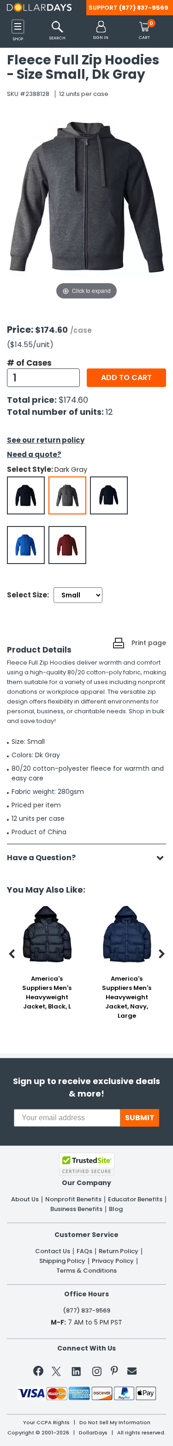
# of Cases (29, 362)
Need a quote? (34, 454)
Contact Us (52, 1251)
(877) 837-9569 (143, 7)
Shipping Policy (62, 1261)
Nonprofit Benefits (73, 1199)
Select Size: (28, 595)
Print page (148, 642)
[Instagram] (97, 1373)
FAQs (84, 1251)
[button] (100, 31)
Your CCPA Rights (46, 1422)
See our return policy (45, 440)
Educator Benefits (135, 1199)
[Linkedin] (76, 1371)
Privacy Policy (113, 1261)
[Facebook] (40, 1373)
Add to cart (126, 377)
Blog (116, 1209)
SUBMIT (140, 1117)
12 (109, 412)
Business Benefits (76, 1209)
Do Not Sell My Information (114, 1422)
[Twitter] (56, 1373)
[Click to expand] (86, 208)
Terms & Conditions (86, 1271)
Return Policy (118, 1251)
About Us (25, 1199)
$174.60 (73, 400)
